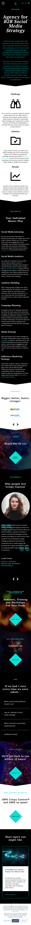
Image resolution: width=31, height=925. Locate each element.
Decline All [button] (23, 920)
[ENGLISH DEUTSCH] (25, 3)
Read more (10, 894)
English (23, 3)
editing (24, 316)
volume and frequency (11, 268)
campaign (4, 340)
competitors (5, 250)
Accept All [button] (15, 920)
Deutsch (26, 3)
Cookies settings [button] (7, 920)
